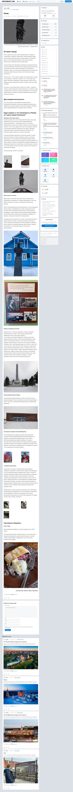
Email (6, 620)
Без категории (16, 750)
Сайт (5, 623)
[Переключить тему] (58, 1)
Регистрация (68, 1)
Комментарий (7, 605)
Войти (62, 1)
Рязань (5, 679)
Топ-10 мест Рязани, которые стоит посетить (15, 641)
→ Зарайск (45, 120)
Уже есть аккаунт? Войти (49, 228)
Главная (19, 1)
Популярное (25, 1)
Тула (5, 753)
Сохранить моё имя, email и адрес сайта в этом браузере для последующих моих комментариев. (19, 627)
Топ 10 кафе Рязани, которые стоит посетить (15, 715)
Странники (33, 1)
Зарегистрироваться (49, 225)
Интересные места (20, 639)
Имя (6, 618)
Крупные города (15, 9)
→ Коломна (45, 129)
